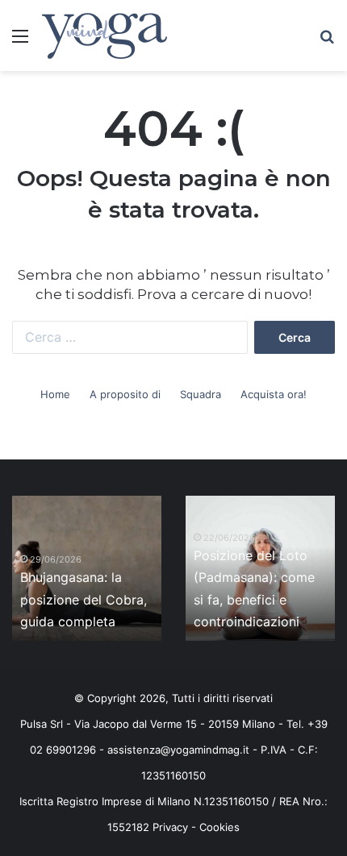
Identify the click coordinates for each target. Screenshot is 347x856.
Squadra (200, 394)
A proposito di (125, 394)
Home (55, 394)
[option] (86, 568)
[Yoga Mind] (104, 35)
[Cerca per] (327, 41)
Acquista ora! (273, 394)
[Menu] (20, 41)
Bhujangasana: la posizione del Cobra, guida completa (83, 599)
